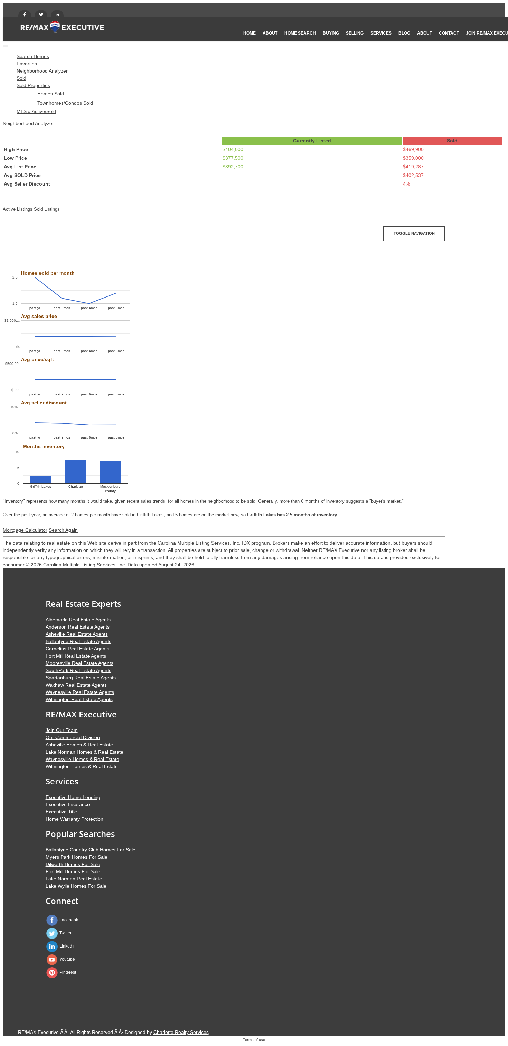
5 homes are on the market (202, 514)
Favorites (27, 63)
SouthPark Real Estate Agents (78, 670)
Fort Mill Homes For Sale (73, 871)
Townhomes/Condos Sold (65, 103)
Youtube (67, 959)
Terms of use (254, 1040)
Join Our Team (62, 730)
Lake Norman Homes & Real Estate (84, 752)
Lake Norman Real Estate (74, 879)
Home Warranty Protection (74, 819)
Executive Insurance (68, 804)
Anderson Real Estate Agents (78, 627)
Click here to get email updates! (49, 251)
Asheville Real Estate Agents (77, 634)
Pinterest (67, 972)
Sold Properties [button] (33, 85)
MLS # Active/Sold (36, 111)
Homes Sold (50, 93)
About (270, 33)
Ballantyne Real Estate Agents (78, 641)
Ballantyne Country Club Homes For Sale (90, 849)
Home (249, 33)
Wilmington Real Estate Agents (79, 699)
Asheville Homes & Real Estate (79, 744)
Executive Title (61, 811)
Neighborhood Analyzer (42, 71)
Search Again (63, 530)
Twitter (65, 933)
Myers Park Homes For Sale (76, 857)
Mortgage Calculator (25, 530)
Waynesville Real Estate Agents (80, 692)
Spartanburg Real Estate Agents (81, 677)
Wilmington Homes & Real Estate (82, 766)
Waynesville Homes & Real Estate (82, 759)
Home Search (300, 33)
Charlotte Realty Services (181, 1032)
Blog (404, 33)
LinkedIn (67, 946)
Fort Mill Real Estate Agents (76, 656)
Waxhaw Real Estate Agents (76, 685)
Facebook (68, 919)
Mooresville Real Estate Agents (79, 663)
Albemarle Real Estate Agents (78, 619)
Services (381, 33)
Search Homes (33, 56)
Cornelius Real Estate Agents (77, 648)
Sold (21, 78)
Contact (449, 33)
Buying (331, 33)
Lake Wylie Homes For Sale (76, 886)
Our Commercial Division (73, 737)
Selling (355, 33)
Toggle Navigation (414, 233)
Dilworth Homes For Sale (73, 864)
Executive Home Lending (73, 797)
